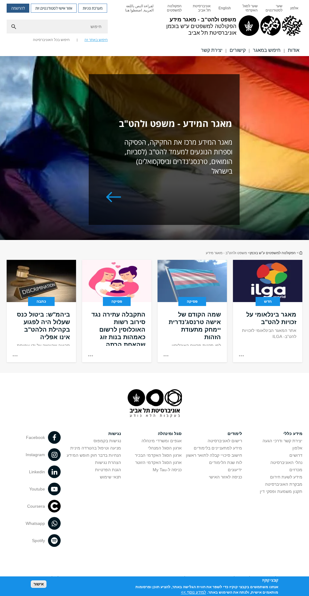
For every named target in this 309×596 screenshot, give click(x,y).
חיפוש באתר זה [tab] (96, 40)
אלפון (294, 8)
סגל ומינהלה (170, 433)
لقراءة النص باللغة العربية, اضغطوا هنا (139, 8)
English (224, 8)
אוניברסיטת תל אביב (202, 8)
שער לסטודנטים (274, 8)
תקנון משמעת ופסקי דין (281, 491)
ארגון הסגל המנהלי (165, 448)
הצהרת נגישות (108, 462)
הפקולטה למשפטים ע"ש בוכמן (273, 253)
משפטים (300, 252)
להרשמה (18, 8)
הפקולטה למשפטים (174, 8)
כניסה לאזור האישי (225, 477)
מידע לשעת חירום (286, 477)
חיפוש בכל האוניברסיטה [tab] (51, 40)
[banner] (154, 28)
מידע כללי (292, 433)
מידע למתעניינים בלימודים (218, 448)
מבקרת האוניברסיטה (283, 484)
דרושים (295, 455)
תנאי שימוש (110, 477)
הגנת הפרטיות (108, 469)
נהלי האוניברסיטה (286, 462)
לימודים (235, 433)
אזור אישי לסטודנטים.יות (53, 8)
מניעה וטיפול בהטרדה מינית (95, 448)
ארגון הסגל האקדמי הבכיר (158, 455)
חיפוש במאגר (267, 50)
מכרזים (295, 469)
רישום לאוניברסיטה (225, 440)
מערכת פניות (93, 8)
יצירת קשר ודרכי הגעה (282, 440)
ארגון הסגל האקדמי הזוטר (158, 462)
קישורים (238, 50)
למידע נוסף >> (193, 592)
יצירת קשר (211, 50)
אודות (293, 50)
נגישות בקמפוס (107, 440)
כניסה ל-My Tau (167, 469)
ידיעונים (235, 469)
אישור (38, 584)
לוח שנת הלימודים (225, 462)
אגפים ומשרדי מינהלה (162, 440)
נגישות (114, 433)
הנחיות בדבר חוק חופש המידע (94, 455)
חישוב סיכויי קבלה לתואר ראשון (214, 455)
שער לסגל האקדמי (250, 8)
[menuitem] (294, 8)
